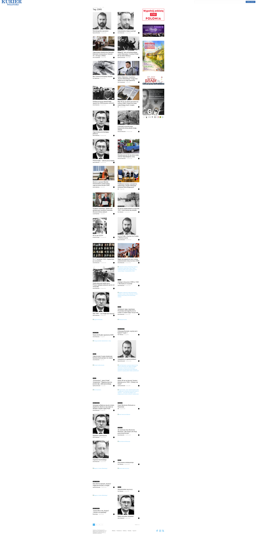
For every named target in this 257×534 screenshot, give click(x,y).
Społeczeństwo (95, 332)
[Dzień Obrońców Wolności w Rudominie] (128, 396)
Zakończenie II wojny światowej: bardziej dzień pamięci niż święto (103, 357)
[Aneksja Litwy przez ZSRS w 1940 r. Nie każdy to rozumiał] (128, 273)
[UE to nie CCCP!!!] (103, 225)
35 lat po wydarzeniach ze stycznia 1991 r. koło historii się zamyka (128, 209)
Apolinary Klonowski (121, 57)
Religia (94, 50)
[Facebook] (157, 531)
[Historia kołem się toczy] (128, 478)
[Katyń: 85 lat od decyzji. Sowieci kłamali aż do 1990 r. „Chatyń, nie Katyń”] (128, 371)
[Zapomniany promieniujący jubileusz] (103, 120)
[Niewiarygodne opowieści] (103, 20)
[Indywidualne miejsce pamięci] (128, 20)
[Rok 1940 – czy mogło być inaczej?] (103, 302)
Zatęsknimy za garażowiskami (127, 359)
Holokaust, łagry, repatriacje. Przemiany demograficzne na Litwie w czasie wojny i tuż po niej (128, 310)
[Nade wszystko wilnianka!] (128, 505)
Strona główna (95, 7)
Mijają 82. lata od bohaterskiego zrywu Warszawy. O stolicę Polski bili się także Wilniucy (128, 54)
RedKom (94, 28)
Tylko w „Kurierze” (96, 74)
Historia (119, 50)
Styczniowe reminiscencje (126, 462)
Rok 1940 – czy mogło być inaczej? (103, 313)
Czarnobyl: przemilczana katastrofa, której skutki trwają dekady (127, 128)
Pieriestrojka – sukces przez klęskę (103, 160)
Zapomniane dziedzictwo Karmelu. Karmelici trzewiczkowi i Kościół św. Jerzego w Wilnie (103, 54)
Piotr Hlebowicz (120, 211)
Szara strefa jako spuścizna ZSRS (103, 335)
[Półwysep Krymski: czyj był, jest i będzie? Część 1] (128, 324)
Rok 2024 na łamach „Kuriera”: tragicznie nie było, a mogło (102, 484)
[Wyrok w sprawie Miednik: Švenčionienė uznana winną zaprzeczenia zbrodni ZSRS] (103, 173)
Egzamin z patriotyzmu (100, 435)
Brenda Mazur (95, 514)
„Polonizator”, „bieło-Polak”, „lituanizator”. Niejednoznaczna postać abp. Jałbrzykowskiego (102, 382)
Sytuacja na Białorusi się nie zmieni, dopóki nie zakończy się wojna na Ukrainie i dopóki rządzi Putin (103, 406)
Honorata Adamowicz (122, 131)
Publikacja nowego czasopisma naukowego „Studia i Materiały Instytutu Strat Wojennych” (127, 185)
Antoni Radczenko (121, 32)
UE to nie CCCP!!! (98, 235)
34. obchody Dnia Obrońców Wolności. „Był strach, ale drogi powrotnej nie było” (127, 431)
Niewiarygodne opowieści (100, 31)
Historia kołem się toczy (125, 489)
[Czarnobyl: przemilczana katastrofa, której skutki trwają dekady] (128, 117)
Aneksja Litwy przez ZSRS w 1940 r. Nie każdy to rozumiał (128, 282)
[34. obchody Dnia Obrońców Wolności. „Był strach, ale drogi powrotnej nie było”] (128, 421)
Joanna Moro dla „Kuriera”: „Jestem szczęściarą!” (101, 511)
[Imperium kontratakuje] (103, 449)
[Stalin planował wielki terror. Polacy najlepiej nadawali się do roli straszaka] (103, 274)
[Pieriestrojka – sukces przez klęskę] (103, 149)
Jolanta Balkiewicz (96, 187)
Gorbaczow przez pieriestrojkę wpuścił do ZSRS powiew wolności (103, 102)
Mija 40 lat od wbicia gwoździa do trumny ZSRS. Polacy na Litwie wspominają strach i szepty (128, 103)
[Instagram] (160, 531)
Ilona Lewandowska (96, 57)
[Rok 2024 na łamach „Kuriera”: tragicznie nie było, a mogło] (103, 475)
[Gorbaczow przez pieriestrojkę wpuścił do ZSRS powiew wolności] (103, 93)
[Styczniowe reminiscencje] (128, 451)
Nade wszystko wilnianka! (126, 516)
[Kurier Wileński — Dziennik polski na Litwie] (12, 2)
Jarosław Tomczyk (96, 237)
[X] (163, 531)
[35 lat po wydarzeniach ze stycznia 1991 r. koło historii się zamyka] (128, 199)
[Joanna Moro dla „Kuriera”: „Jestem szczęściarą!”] (103, 502)
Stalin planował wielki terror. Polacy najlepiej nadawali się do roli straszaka (103, 284)
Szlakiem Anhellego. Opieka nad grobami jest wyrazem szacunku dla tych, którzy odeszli (102, 210)
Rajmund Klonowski (96, 32)
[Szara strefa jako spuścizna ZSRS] (103, 326)
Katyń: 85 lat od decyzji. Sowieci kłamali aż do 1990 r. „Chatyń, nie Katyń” (128, 382)
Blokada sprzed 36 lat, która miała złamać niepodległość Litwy (128, 155)
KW (118, 106)
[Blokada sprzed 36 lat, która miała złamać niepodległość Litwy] (128, 146)
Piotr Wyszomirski (96, 78)
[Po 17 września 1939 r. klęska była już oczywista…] (103, 250)
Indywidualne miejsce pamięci (127, 31)
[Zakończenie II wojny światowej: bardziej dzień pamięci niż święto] (103, 347)
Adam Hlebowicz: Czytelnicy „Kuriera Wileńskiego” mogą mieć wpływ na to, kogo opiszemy (128, 78)
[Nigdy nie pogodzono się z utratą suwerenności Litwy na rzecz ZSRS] (128, 250)
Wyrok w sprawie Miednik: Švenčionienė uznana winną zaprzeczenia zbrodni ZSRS (101, 183)
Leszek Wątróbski (96, 213)
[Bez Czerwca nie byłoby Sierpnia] (103, 68)
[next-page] (102, 525)
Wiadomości (95, 179)
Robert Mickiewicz (96, 135)
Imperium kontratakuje (99, 460)
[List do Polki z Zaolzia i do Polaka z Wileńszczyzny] (128, 226)
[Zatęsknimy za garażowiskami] (128, 349)
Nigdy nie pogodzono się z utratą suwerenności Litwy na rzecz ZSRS (128, 260)
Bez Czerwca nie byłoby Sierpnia (102, 76)
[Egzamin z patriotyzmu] (103, 424)
